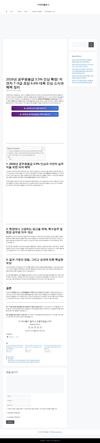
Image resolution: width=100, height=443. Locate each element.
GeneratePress (58, 432)
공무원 (12, 356)
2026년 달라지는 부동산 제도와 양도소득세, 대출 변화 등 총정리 (23, 362)
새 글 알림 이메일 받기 (14, 417)
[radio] (29, 327)
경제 (25, 11)
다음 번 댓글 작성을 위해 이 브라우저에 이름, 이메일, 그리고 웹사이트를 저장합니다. (32, 409)
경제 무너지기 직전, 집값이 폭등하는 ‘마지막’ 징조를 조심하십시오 (24, 360)
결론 (9, 157)
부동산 (19, 11)
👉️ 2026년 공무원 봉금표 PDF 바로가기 (35, 114)
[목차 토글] (42, 148)
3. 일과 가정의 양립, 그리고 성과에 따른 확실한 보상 (21, 155)
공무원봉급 (10, 358)
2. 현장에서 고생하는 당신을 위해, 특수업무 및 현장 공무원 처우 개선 (26, 153)
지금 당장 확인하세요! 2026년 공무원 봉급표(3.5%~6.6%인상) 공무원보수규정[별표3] (14, 347)
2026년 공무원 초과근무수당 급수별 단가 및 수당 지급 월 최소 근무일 (33, 347)
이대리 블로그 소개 (50, 11)
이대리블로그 (43, 4)
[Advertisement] (50, 26)
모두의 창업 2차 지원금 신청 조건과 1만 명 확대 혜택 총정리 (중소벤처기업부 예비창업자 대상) (82, 71)
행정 (11, 11)
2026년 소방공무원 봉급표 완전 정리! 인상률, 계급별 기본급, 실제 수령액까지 (52, 347)
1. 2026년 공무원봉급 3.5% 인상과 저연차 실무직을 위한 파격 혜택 (25, 151)
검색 (91, 44)
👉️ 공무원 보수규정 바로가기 (35, 108)
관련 (10, 159)
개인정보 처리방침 (37, 11)
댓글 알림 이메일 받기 (13, 413)
